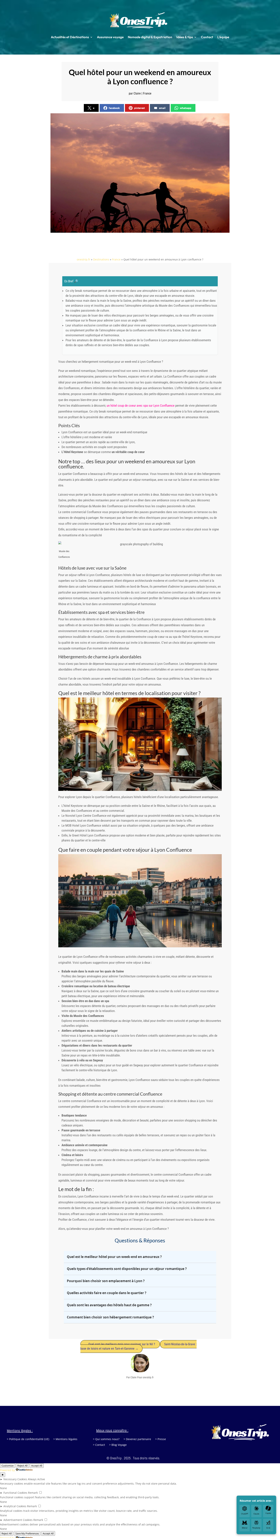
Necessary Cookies (15, 1479)
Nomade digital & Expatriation (150, 37)
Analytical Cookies (14, 1506)
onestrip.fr (83, 259)
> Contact (99, 1445)
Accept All (48, 1533)
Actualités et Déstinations (70, 37)
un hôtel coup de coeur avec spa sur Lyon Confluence (140, 405)
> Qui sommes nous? (106, 1439)
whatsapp (185, 108)
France (147, 93)
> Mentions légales (65, 1439)
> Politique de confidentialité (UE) (28, 1439)
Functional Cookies (15, 1492)
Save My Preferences (27, 1533)
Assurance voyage (110, 37)
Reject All (7, 1533)
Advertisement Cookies (18, 1520)
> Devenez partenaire (137, 1439)
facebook (114, 108)
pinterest (139, 108)
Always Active (36, 1479)
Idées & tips (184, 37)
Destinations (101, 259)
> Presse (160, 1439)
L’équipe (223, 37)
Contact (207, 37)
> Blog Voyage (118, 1445)
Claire (137, 93)
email (162, 108)
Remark (33, 1492)
